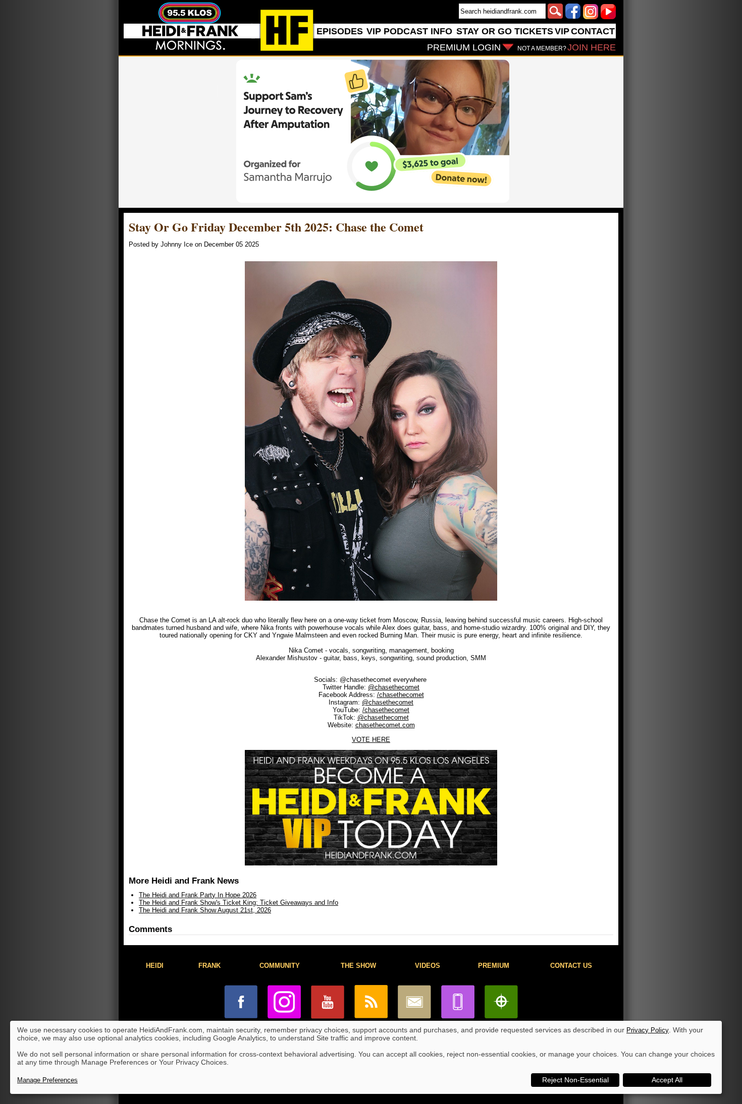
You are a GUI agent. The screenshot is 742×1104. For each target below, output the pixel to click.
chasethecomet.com (385, 725)
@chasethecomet (393, 687)
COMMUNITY (279, 965)
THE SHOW (358, 965)
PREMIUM (493, 965)
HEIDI (155, 965)
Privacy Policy (647, 1030)
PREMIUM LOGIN (464, 47)
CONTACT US (571, 965)
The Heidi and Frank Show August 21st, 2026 (205, 910)
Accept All (667, 1080)
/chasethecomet (400, 695)
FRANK (209, 965)
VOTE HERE (371, 739)
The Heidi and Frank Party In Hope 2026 (197, 895)
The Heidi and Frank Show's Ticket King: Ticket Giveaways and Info (238, 902)
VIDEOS (427, 965)
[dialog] (366, 1057)
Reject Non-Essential (575, 1080)
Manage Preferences (47, 1080)
